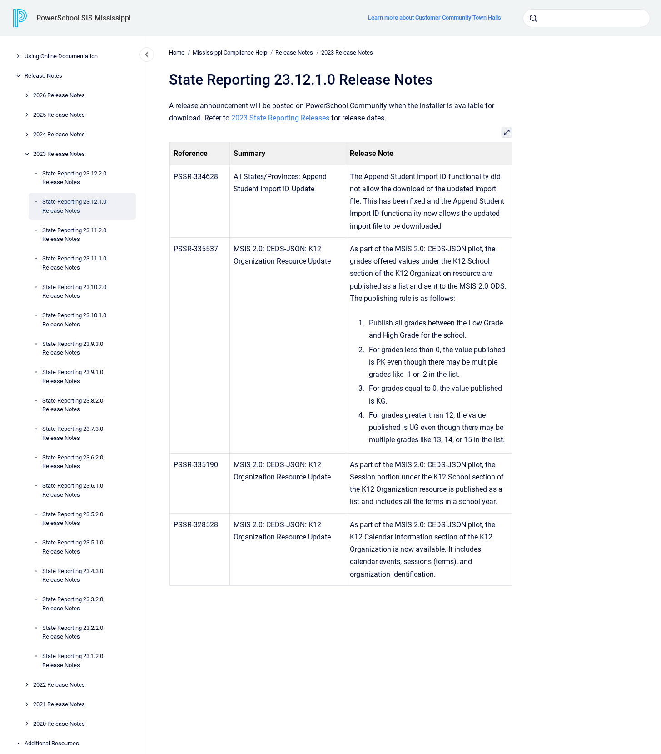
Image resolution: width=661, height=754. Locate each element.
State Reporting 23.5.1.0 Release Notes (72, 547)
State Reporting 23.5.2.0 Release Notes (72, 519)
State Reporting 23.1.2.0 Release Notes (72, 661)
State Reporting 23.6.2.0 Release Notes (72, 462)
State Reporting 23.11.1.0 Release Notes (74, 263)
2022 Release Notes (59, 684)
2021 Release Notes (59, 704)
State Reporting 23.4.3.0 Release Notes (72, 576)
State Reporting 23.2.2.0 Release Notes (72, 632)
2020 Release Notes (59, 723)
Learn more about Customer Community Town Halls (434, 17)
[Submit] (533, 18)
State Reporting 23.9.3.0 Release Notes (72, 348)
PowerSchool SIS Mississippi (83, 18)
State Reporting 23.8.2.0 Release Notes (72, 405)
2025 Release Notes (59, 114)
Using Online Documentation (61, 56)
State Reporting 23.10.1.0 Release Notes (74, 320)
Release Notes (43, 75)
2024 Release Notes (59, 134)
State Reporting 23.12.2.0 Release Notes (74, 178)
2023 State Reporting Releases (280, 118)
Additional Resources (52, 743)
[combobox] (586, 18)
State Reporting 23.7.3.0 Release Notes (72, 433)
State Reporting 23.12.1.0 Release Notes (74, 206)
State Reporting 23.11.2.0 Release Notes (74, 235)
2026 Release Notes (59, 95)
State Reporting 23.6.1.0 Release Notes (72, 490)
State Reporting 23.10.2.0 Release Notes (74, 292)
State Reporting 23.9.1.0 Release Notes (72, 376)
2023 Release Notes (59, 153)
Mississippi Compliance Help (230, 52)
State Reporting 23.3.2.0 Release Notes (72, 604)
